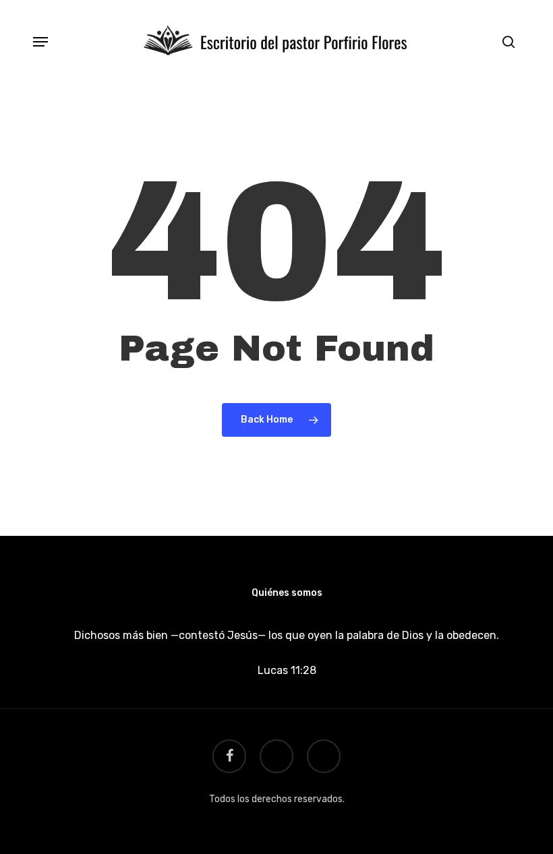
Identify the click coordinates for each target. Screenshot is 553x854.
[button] (40, 42)
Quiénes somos (287, 593)
